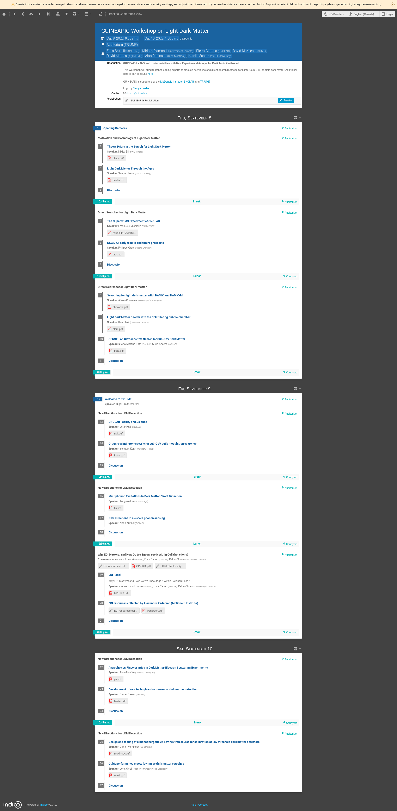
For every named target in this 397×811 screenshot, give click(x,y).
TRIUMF (204, 81)
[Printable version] (58, 14)
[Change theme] (88, 14)
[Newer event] (39, 14)
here (150, 74)
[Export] (76, 14)
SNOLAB (189, 81)
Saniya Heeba (141, 88)
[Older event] (23, 14)
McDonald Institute (171, 81)
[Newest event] (47, 14)
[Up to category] (31, 14)
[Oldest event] (15, 14)
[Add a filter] (66, 14)
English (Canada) (364, 14)
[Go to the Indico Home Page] (4, 14)
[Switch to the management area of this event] (100, 14)
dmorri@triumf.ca (137, 93)
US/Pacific (335, 14)
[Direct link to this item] (217, 118)
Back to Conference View (125, 14)
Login (389, 14)
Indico (44, 804)
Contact (203, 804)
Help (193, 804)
